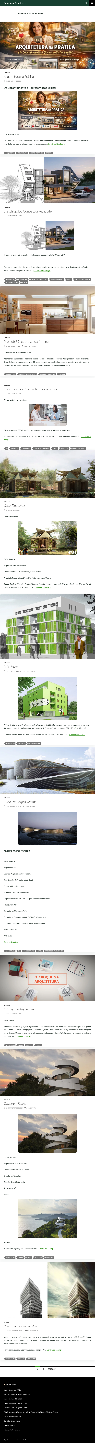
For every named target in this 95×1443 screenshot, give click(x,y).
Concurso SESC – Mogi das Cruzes (15, 1408)
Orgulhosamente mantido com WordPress (16, 1440)
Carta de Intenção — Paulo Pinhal (15, 1403)
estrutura (38, 1257)
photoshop (31, 1358)
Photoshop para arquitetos (20, 1326)
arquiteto (10, 153)
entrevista (64, 448)
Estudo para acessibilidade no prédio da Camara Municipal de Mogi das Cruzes (31, 1412)
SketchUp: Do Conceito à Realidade (28, 211)
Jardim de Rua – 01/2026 (13, 1399)
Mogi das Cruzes (12, 282)
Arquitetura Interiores (27, 374)
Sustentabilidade (34, 743)
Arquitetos (11, 1384)
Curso (69, 279)
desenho (29, 1045)
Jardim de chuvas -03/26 (12, 1390)
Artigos (7, 501)
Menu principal (92, 3)
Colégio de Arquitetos (15, 3)
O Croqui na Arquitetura (19, 1009)
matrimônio (49, 1257)
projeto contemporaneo (54, 951)
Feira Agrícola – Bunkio (12, 1430)
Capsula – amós (9, 1425)
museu (40, 951)
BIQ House (10, 667)
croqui (20, 1045)
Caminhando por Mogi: (12, 1421)
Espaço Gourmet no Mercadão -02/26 (17, 1394)
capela (20, 1257)
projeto (49, 153)
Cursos (7, 72)
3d (7, 448)
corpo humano (29, 951)
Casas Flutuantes (14, 505)
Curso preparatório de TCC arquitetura (30, 389)
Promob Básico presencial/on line (26, 341)
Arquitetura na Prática (19, 76)
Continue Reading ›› (56, 144)
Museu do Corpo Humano (20, 802)
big (19, 951)
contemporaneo (36, 153)
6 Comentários (30, 346)
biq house (21, 743)
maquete (21, 1358)
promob (62, 374)
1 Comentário (30, 671)
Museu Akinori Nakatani (12, 1416)
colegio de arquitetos (38, 279)
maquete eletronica (82, 279)
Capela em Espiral (15, 1103)
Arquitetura (22, 153)
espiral (28, 1257)
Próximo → (53, 1369)
